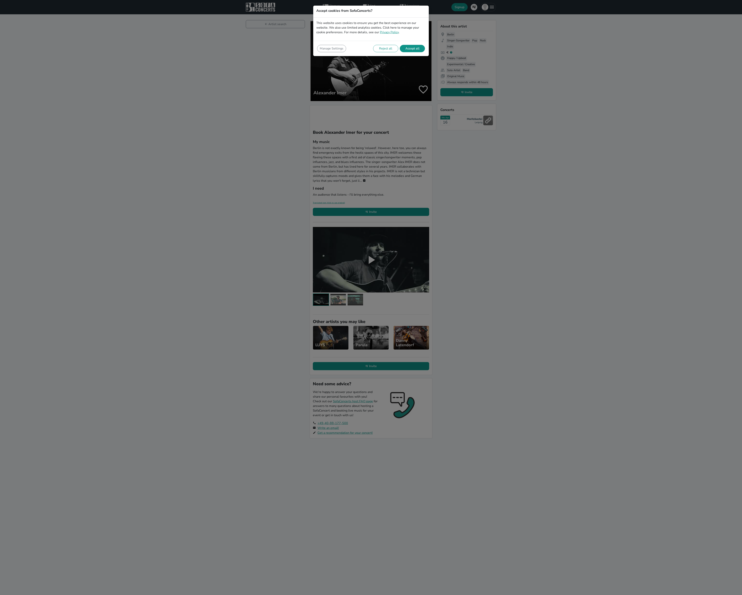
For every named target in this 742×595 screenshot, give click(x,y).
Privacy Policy (389, 32)
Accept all (412, 48)
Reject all (385, 48)
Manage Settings (331, 48)
